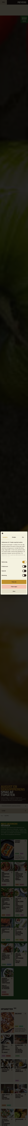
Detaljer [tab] (14, 537)
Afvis (14, 591)
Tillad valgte (14, 586)
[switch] (24, 566)
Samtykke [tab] (5, 537)
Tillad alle (14, 582)
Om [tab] (23, 537)
